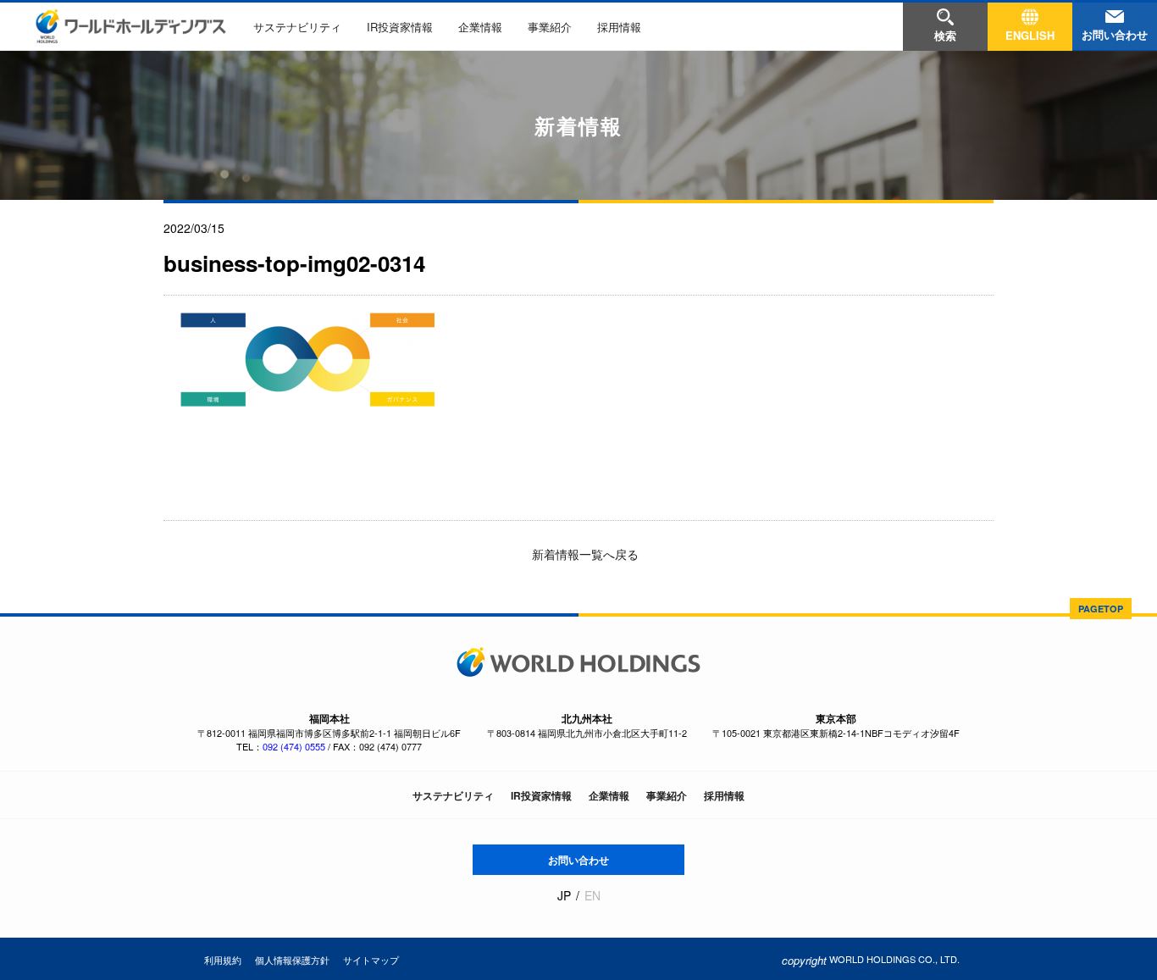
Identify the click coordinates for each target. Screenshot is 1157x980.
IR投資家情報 (400, 27)
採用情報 (619, 27)
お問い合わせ (578, 859)
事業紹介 (550, 27)
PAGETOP (1100, 608)
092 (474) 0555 (294, 746)
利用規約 (222, 959)
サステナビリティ (297, 27)
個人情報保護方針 (292, 959)
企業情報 (480, 27)
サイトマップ (371, 959)
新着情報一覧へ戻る (584, 553)
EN (592, 896)
